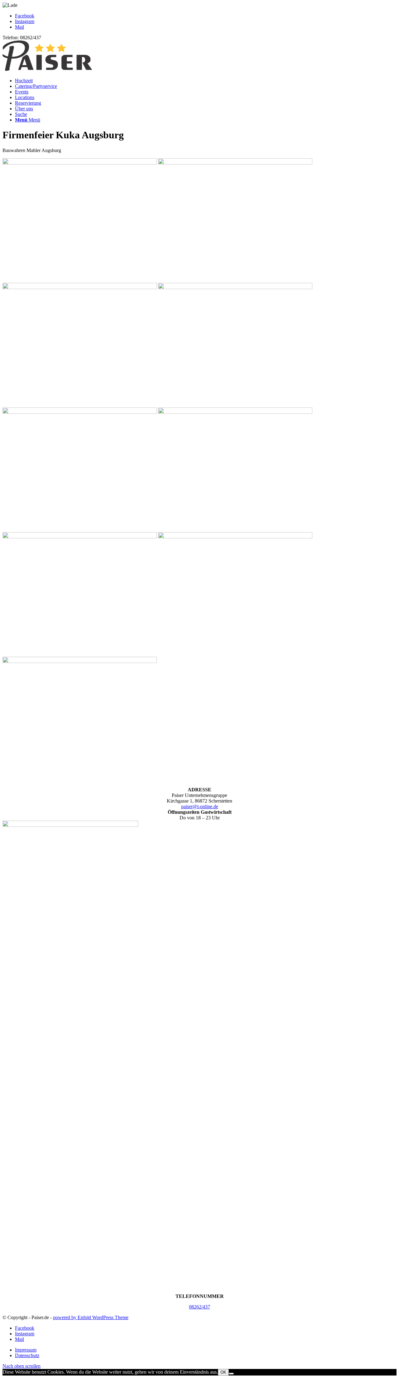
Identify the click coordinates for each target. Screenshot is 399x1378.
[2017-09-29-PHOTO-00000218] (79, 536)
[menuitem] (206, 80)
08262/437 (199, 1306)
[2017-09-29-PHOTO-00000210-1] (79, 162)
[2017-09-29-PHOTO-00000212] (79, 287)
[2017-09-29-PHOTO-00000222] (235, 536)
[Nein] (231, 1374)
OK (223, 1372)
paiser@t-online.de (199, 806)
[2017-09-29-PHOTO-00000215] (79, 412)
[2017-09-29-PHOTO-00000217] (235, 412)
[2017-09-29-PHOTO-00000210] (235, 162)
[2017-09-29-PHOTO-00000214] (235, 287)
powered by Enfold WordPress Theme (90, 1317)
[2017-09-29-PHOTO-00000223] (79, 661)
